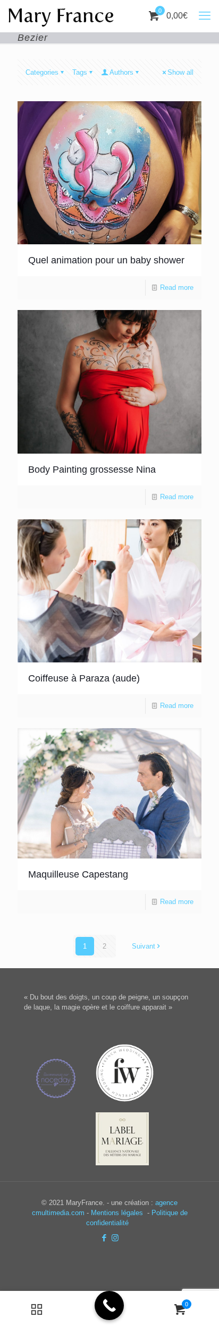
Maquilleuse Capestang (78, 874)
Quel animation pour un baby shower (106, 260)
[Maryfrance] (61, 16)
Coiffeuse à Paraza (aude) (84, 678)
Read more (176, 287)
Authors (121, 72)
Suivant (143, 946)
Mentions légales (118, 1213)
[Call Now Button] (109, 1305)
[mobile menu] (205, 16)
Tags (79, 72)
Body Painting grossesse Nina (92, 469)
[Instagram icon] (115, 1237)
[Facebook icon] (104, 1237)
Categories (42, 72)
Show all (180, 72)
